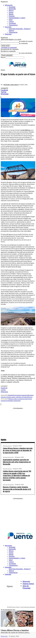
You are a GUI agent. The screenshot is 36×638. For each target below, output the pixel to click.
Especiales (8, 27)
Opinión (3, 70)
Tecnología (12, 23)
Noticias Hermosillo (8, 457)
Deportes (11, 16)
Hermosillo (12, 9)
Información (8, 5)
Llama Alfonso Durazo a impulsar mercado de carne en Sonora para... (15, 631)
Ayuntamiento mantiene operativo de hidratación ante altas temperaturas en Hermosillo (17, 462)
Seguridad (12, 7)
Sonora (11, 12)
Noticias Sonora (7, 445)
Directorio (26, 581)
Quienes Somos (28, 583)
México (11, 10)
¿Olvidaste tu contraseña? (9, 47)
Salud (10, 19)
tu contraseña (23, 43)
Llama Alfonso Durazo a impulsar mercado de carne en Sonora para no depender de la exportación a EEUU (17, 450)
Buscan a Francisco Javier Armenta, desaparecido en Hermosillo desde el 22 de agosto (17, 489)
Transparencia (13, 25)
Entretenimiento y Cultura (17, 18)
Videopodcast (13, 32)
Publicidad (8, 34)
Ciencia (11, 21)
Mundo (11, 14)
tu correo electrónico (25, 53)
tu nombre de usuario (26, 41)
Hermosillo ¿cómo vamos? (11, 84)
